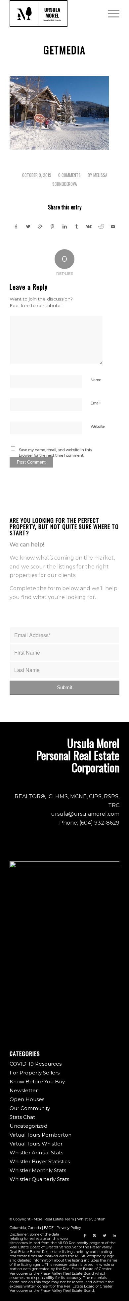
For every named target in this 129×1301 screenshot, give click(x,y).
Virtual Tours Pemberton (40, 1135)
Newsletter (24, 1090)
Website (98, 426)
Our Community (30, 1108)
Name (96, 379)
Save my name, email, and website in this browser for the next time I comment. (55, 452)
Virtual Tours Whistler (36, 1144)
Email (96, 403)
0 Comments (69, 175)
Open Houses (27, 1099)
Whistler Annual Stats (36, 1152)
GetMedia (65, 49)
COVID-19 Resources (36, 1064)
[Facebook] (85, 1236)
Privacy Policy (69, 1227)
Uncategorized (28, 1126)
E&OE (49, 1227)
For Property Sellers (35, 1073)
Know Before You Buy (37, 1081)
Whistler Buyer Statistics (40, 1161)
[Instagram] (95, 1236)
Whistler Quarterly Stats (39, 1179)
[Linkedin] (114, 1236)
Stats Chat (22, 1117)
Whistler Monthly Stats (38, 1170)
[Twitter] (104, 1236)
